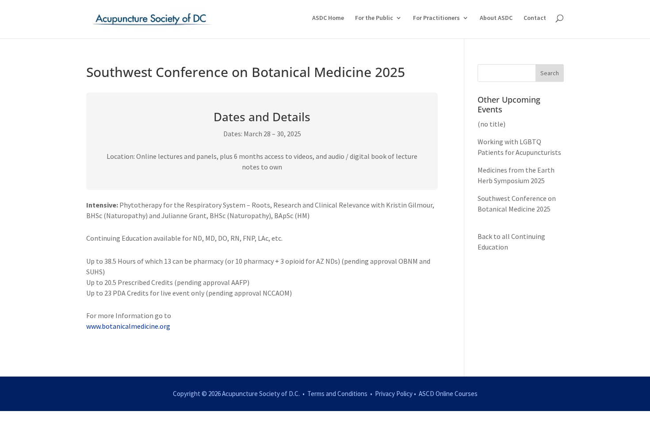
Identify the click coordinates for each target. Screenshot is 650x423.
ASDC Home (328, 18)
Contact (535, 18)
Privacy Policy (394, 393)
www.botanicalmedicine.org (128, 326)
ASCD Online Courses (448, 393)
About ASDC (496, 18)
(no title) (491, 123)
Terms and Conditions (337, 393)
